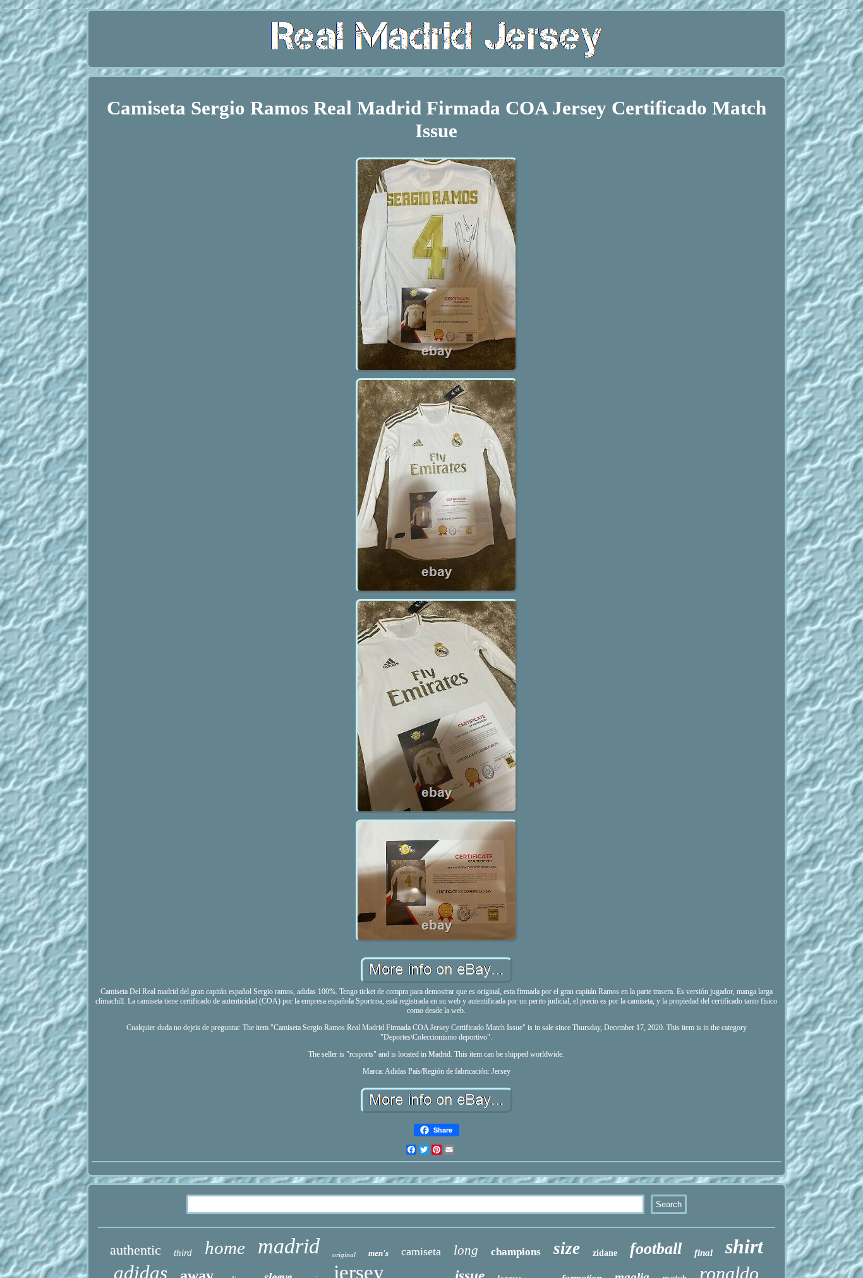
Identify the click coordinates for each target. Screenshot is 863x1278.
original (344, 1254)
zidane (605, 1253)
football (656, 1248)
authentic (135, 1250)
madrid (289, 1246)
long (466, 1250)
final (703, 1253)
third (183, 1253)
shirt (744, 1246)
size (566, 1248)
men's (378, 1253)
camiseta (421, 1251)
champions (516, 1252)
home (225, 1248)
